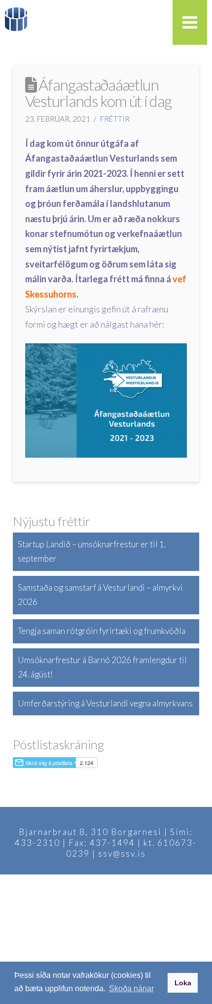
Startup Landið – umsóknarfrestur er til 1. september (92, 551)
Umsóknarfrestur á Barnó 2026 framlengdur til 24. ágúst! (102, 667)
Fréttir (115, 118)
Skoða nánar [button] (131, 988)
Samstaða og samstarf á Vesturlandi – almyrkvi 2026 (100, 594)
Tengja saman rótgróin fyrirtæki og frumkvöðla (101, 631)
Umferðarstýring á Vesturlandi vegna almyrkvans (105, 703)
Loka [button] (183, 983)
